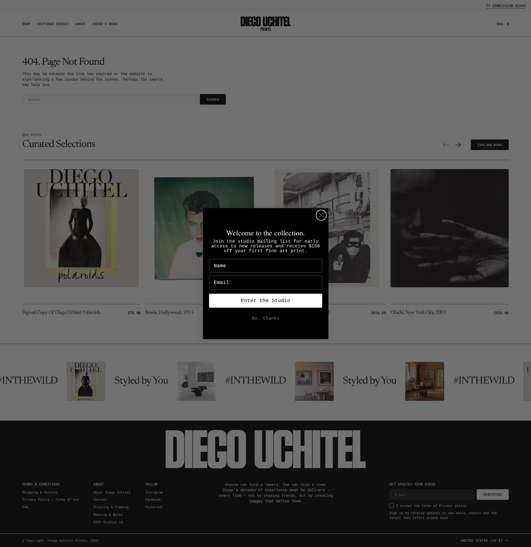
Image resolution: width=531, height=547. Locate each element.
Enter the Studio (265, 300)
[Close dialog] (321, 215)
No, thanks (266, 318)
